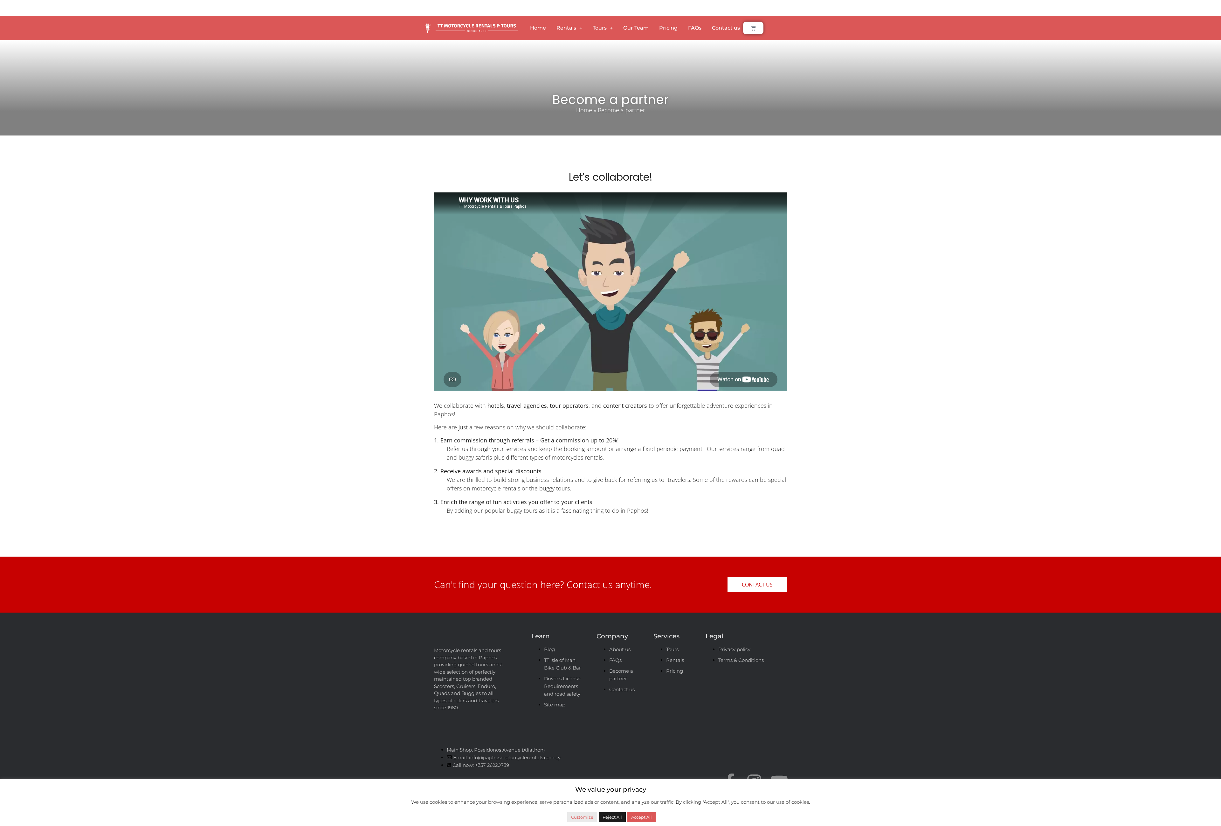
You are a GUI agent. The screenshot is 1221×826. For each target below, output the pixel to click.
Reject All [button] (612, 817)
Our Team (636, 28)
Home (538, 28)
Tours (600, 28)
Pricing (668, 28)
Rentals (566, 28)
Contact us (726, 28)
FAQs (694, 28)
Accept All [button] (641, 817)
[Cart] (753, 28)
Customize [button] (582, 817)
